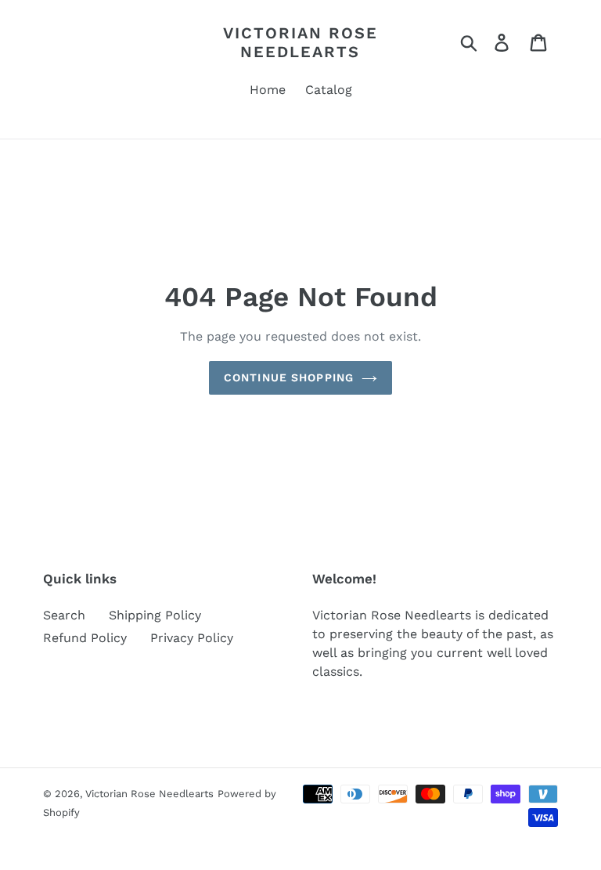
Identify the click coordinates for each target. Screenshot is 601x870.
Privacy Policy (191, 637)
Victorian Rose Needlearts (300, 42)
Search (64, 615)
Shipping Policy (155, 615)
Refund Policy (85, 637)
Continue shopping (289, 377)
